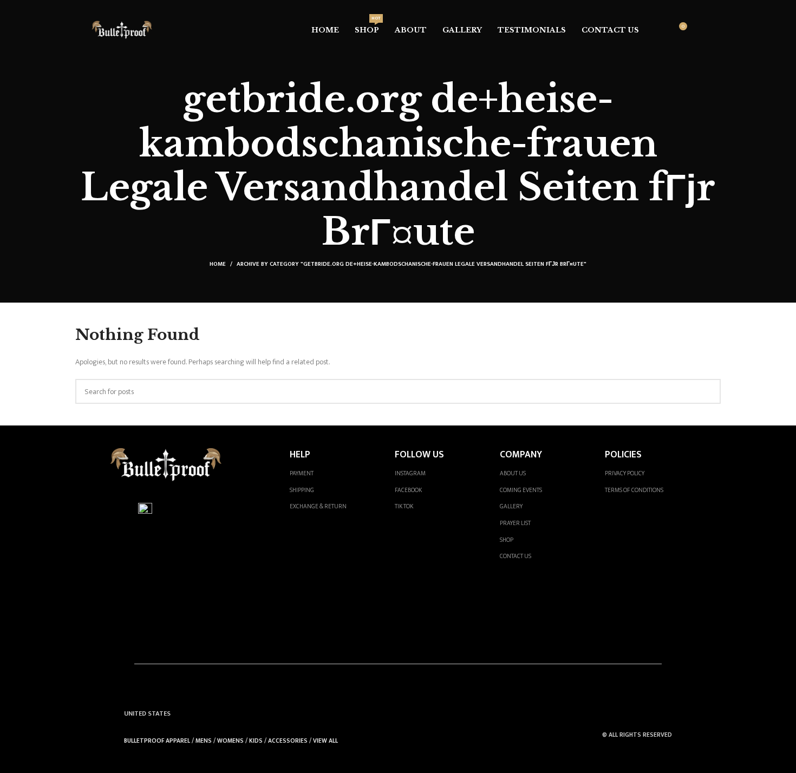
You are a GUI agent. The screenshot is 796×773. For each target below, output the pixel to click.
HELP (300, 454)
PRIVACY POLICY (624, 473)
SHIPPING (302, 490)
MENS (203, 741)
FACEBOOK (408, 490)
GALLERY (511, 506)
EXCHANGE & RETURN (318, 506)
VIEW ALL (325, 741)
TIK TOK (404, 506)
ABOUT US (513, 473)
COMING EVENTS (521, 490)
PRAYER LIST (515, 523)
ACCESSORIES (288, 741)
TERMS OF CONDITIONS (634, 490)
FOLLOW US (419, 454)
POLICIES (623, 454)
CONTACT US (515, 556)
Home (218, 264)
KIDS (256, 741)
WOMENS (230, 741)
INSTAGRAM (410, 473)
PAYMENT (302, 473)
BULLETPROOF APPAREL (157, 741)
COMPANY (521, 454)
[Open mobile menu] (700, 30)
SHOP (506, 540)
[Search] (659, 30)
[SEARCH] (708, 391)
